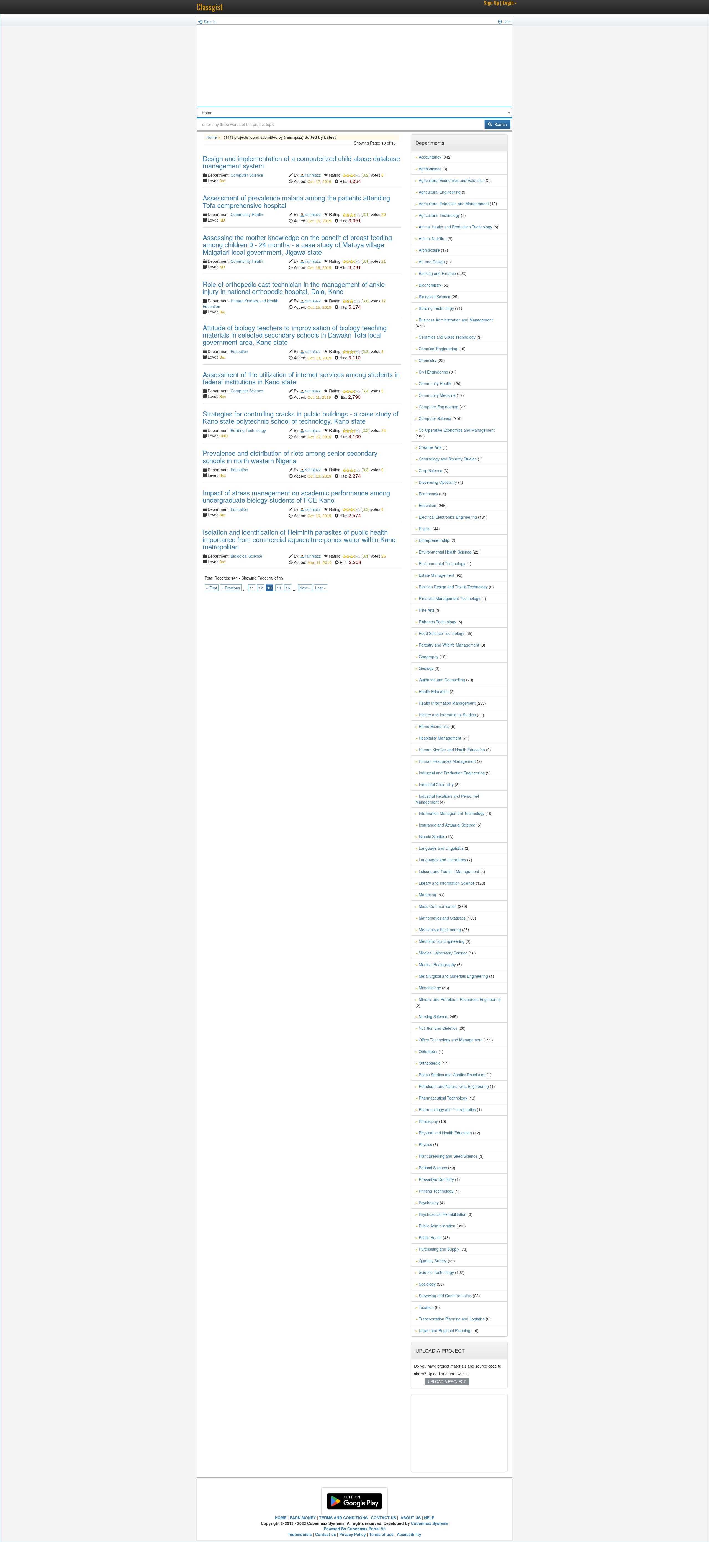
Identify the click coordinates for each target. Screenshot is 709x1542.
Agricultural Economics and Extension (452, 180)
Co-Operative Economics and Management (457, 430)
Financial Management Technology (449, 598)
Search (500, 124)
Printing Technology (436, 1191)
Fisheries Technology (437, 621)
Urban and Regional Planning (444, 1330)
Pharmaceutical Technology (443, 1098)
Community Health (247, 214)
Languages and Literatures (442, 860)
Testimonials (300, 1534)
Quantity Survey (433, 1260)
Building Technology (248, 430)
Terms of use (381, 1534)
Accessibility (409, 1534)
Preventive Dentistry (436, 1179)
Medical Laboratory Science (443, 953)
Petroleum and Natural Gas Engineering (454, 1086)
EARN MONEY (303, 1517)
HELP (429, 1517)
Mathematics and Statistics (442, 918)
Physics (425, 1144)
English (425, 528)
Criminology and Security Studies (448, 459)
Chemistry (427, 360)
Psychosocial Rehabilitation (442, 1214)
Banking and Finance (437, 273)
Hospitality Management (440, 738)
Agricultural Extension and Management (454, 203)
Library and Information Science (447, 883)
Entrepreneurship (434, 540)
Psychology (429, 1202)
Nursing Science (433, 1016)
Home (211, 137)
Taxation (426, 1307)
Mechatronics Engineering (441, 941)
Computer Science (247, 175)
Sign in (210, 21)
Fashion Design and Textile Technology (453, 586)
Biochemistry (430, 285)
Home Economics (434, 726)
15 (288, 588)
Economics (428, 493)
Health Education (434, 691)
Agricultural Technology (439, 215)
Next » (305, 588)
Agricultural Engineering (440, 192)
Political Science (433, 1167)
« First (211, 588)
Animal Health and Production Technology (455, 227)
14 (279, 588)
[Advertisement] (354, 67)
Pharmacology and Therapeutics (447, 1109)
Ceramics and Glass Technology (447, 337)
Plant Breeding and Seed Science (448, 1156)
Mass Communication (438, 906)
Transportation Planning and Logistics (452, 1319)
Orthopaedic (429, 1063)
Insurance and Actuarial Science (447, 825)
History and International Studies (447, 714)
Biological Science (246, 556)
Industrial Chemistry (436, 784)
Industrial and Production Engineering (452, 773)
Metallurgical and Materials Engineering (453, 976)
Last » (320, 588)
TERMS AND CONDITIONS (343, 1517)
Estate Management (436, 575)
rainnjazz (313, 175)
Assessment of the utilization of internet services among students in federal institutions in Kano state (301, 377)
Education (239, 351)
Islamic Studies (432, 836)
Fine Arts (427, 610)
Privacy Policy (352, 1534)
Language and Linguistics (441, 848)
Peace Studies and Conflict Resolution (452, 1074)
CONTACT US (383, 1517)
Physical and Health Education (445, 1133)
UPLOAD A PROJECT (447, 1381)
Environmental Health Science (445, 552)
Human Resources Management (447, 761)
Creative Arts (430, 447)
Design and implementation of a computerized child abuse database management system (301, 161)
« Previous (231, 588)
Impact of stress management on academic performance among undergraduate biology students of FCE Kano (296, 496)
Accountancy (430, 157)
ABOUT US (410, 1517)
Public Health (430, 1237)
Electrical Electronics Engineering (448, 517)
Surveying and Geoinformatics (445, 1295)
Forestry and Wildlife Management (449, 645)
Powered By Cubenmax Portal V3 (355, 1528)
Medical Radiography (437, 964)
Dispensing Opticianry (438, 482)
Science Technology (436, 1272)
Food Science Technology (441, 633)
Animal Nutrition (432, 238)
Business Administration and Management (456, 320)
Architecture (429, 250)
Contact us (325, 1534)
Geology (426, 668)
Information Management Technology (451, 813)
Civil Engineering (433, 372)
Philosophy (428, 1121)
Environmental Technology (442, 563)
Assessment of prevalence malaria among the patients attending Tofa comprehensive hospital (296, 201)
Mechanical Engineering (440, 929)
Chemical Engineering (438, 348)
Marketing (427, 894)
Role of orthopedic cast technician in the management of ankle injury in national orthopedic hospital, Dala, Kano (294, 287)
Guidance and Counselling (442, 680)
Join (507, 21)
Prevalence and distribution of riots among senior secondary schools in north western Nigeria (290, 456)
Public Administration (437, 1226)
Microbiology (430, 987)
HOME (280, 1517)
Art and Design (432, 261)
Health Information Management (447, 703)
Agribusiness (430, 168)
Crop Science (430, 470)
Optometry (428, 1051)
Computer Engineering (438, 407)
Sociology (427, 1284)
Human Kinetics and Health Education (452, 749)
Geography (428, 656)
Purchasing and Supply (439, 1249)
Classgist (210, 6)
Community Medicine (437, 395)
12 (260, 588)
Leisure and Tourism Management (449, 871)
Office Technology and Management (450, 1039)
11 (252, 588)
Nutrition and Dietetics (438, 1028)
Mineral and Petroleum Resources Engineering (460, 999)
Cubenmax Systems (429, 1523)
